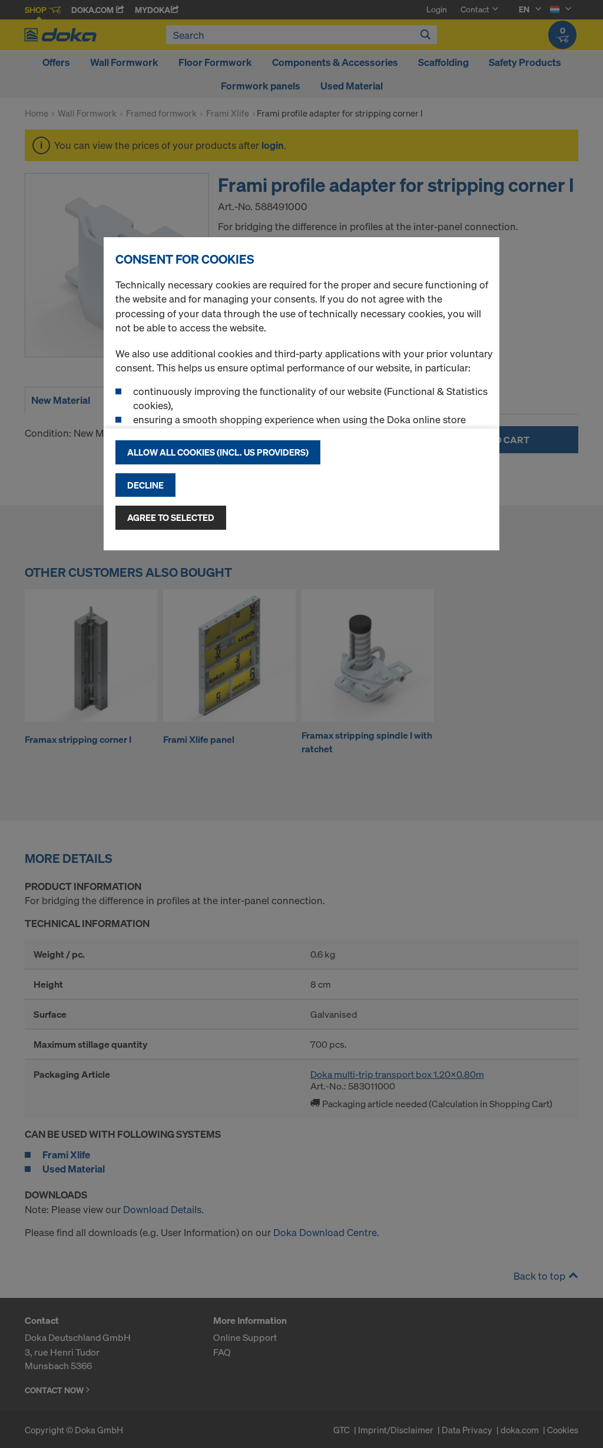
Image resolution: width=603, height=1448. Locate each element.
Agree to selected (170, 517)
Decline (145, 485)
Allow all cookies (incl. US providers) (218, 452)
